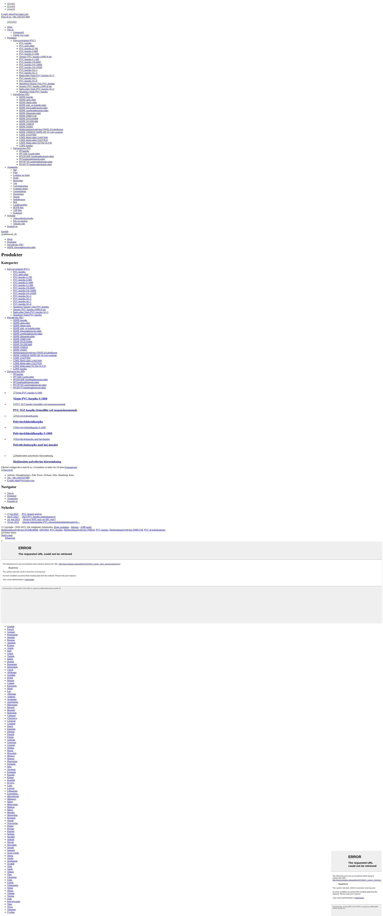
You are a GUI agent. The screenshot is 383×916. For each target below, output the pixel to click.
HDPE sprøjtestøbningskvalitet (33, 110)
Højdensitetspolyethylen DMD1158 (126, 530)
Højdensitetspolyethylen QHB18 (79, 530)
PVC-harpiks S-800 (28, 51)
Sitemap (75, 527)
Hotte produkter (61, 527)
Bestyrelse (18, 180)
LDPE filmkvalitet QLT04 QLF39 (35, 143)
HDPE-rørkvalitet (27, 100)
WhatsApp (10, 538)
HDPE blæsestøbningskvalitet (33, 108)
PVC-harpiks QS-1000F (30, 64)
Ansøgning (12, 167)
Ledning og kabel (21, 175)
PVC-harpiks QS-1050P (30, 67)
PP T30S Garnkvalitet (29, 153)
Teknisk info (19, 223)
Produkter (11, 38)
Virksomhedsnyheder (23, 218)
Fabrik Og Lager (21, 35)
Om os (10, 29)
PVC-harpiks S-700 (28, 48)
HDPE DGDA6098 (28, 118)
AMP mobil (85, 527)
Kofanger (17, 213)
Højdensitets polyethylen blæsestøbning (37, 461)
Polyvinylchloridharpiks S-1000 (32, 433)
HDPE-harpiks (26, 97)
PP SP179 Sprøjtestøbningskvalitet (35, 164)
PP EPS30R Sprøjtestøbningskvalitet (36, 156)
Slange (16, 197)
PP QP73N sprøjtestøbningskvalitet (35, 161)
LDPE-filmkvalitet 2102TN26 (33, 140)
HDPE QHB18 (26, 124)
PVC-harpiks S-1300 (29, 59)
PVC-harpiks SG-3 (28, 70)
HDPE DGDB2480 (28, 121)
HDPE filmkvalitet (28, 102)
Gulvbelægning (20, 186)
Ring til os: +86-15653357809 (15, 17)
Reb (15, 202)
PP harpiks (24, 151)
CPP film (17, 210)
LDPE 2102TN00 (27, 135)
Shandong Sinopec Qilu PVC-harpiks (37, 83)
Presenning (18, 194)
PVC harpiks (25, 43)
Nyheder (11, 215)
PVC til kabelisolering (154, 530)
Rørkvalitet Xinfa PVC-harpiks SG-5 (36, 75)
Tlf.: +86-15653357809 (18, 477)
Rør (15, 170)
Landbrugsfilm (20, 205)
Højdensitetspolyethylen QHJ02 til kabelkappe (41, 129)
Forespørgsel (71, 467)
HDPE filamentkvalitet (30, 113)
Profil (15, 178)
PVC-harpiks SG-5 (28, 73)
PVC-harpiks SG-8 (28, 81)
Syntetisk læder (20, 188)
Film (15, 172)
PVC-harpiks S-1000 (29, 54)
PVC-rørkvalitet (26, 46)
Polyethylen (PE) (21, 94)
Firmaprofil (18, 32)
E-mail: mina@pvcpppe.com (14, 14)
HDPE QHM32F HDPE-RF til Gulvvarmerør (41, 132)
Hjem (9, 27)
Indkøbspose (19, 199)
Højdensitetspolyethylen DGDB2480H (19, 530)
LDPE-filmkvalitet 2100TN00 (33, 137)
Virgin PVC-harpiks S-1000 (30, 398)
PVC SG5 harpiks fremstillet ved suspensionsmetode (45, 410)
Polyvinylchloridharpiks (28, 421)
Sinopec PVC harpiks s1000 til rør (35, 56)
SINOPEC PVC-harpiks (51, 530)
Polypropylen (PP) (22, 148)
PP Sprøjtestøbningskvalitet (32, 159)
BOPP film (18, 207)
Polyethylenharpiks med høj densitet (35, 444)
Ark (15, 183)
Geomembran (19, 191)
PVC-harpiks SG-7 (28, 78)
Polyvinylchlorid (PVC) (24, 40)
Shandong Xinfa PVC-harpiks (33, 91)
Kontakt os (12, 226)
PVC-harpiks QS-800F (30, 62)
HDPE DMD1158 (28, 116)
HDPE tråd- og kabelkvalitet (32, 105)
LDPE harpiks (26, 145)
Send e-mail (6, 535)
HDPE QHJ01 (26, 126)
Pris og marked (20, 221)
